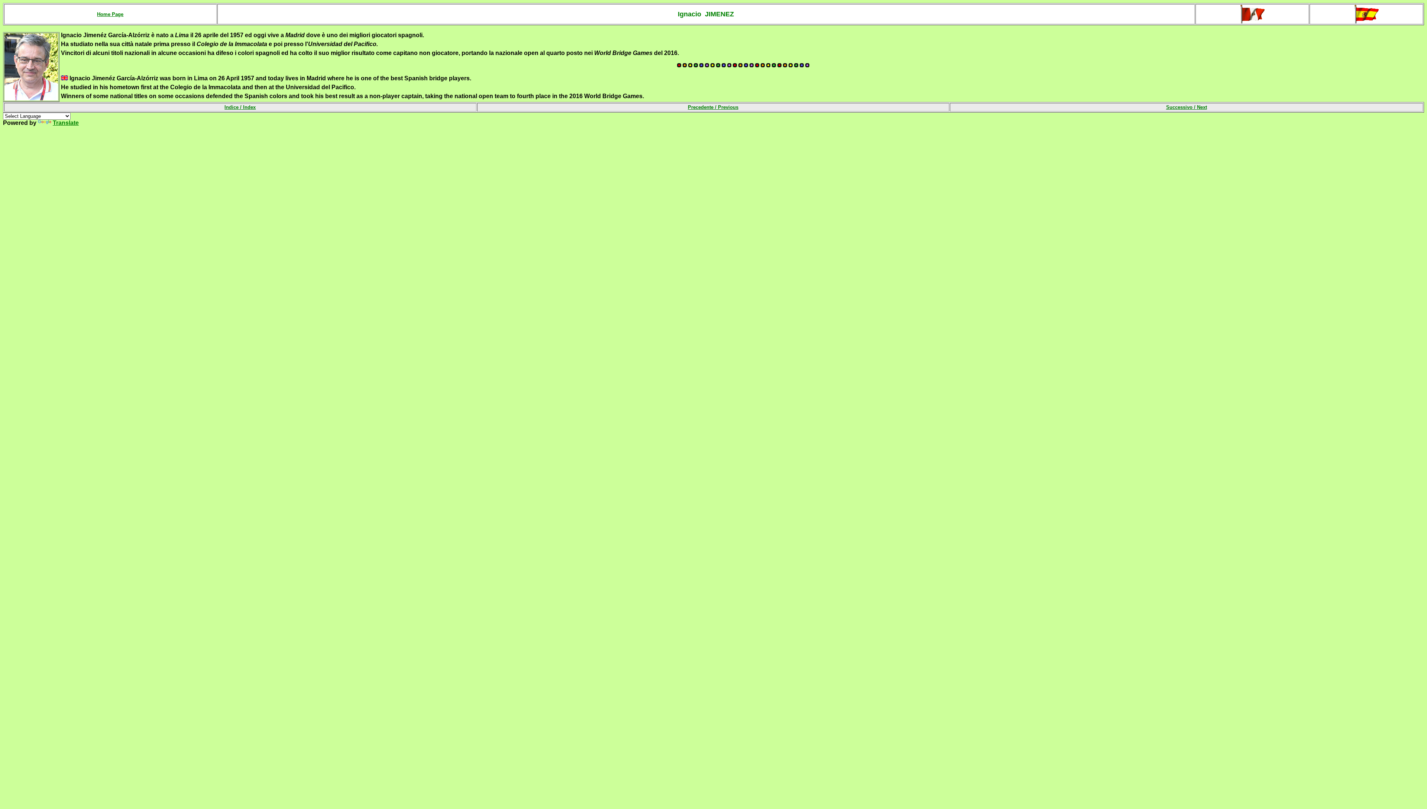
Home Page (110, 14)
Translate (66, 123)
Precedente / (713, 107)
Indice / (240, 107)
